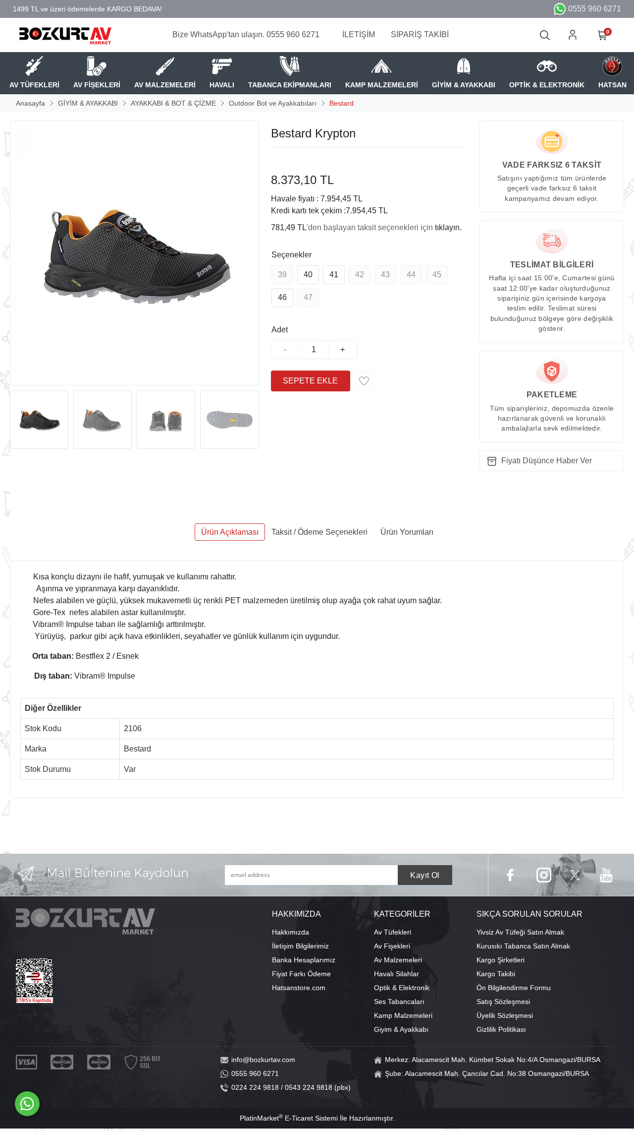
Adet (279, 329)
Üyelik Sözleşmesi (504, 1015)
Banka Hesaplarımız (303, 960)
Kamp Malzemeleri (403, 1015)
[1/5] (277, 159)
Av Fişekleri (392, 946)
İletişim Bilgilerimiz (300, 946)
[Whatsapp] (27, 1103)
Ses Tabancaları (399, 1001)
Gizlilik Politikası (501, 1029)
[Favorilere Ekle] (364, 381)
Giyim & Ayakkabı (401, 1029)
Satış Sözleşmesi (503, 1001)
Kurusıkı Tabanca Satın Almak (523, 946)
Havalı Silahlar (396, 974)
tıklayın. (448, 227)
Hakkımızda (290, 932)
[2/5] (283, 159)
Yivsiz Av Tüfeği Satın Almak (520, 932)
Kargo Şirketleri (500, 960)
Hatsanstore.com (298, 988)
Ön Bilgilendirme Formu (513, 988)
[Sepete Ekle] (310, 381)
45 (436, 274)
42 (359, 274)
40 (308, 274)
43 (385, 274)
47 (308, 297)
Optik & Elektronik (401, 988)
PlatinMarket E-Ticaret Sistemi (289, 1118)
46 (282, 297)
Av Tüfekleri (392, 932)
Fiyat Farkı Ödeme (301, 974)
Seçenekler (291, 255)
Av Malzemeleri (398, 960)
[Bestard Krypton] (134, 253)
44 (411, 274)
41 (333, 274)
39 (282, 274)
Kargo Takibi (495, 974)
